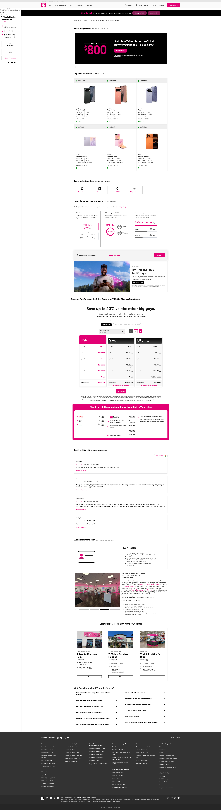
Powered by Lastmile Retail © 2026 (110, 807)
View (89, 677)
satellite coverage (130, 586)
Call (10, 51)
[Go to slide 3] (140, 67)
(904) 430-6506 (147, 666)
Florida (86, 20)
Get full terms (149, 57)
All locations (77, 20)
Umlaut (90, 207)
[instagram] (15, 62)
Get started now (138, 282)
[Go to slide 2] (112, 67)
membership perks (151, 581)
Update (159, 255)
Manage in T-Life (139, 13)
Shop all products (121, 173)
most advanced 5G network (149, 584)
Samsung (139, 590)
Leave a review (159, 455)
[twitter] (9, 62)
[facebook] (5, 62)
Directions (10, 44)
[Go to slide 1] (84, 67)
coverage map (121, 207)
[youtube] (12, 62)
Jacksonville (93, 20)
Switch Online (154, 13)
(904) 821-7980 (115, 666)
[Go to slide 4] (111, 610)
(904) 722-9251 (83, 664)
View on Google (82, 470)
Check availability (121, 52)
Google (149, 590)
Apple (133, 590)
